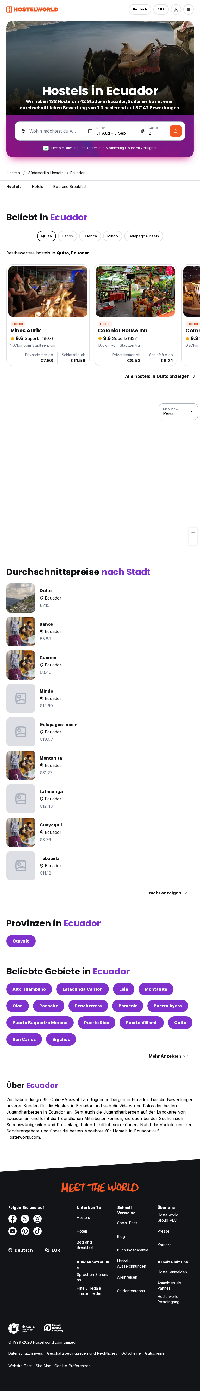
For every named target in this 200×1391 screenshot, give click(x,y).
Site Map (43, 1366)
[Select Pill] (176, 9)
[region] (100, 474)
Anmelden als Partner (169, 1285)
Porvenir (127, 1005)
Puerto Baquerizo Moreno (39, 1022)
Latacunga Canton (83, 989)
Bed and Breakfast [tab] (69, 186)
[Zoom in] (193, 532)
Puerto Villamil (142, 1022)
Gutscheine (131, 1353)
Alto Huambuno (29, 989)
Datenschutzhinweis (25, 1353)
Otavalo (20, 941)
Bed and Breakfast (85, 1245)
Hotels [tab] (37, 186)
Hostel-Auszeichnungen (131, 1263)
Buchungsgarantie (133, 1250)
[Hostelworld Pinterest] (25, 1231)
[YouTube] (12, 1231)
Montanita (156, 989)
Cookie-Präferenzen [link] (72, 1366)
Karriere (165, 1244)
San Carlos (24, 1039)
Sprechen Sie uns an (92, 1277)
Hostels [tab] (14, 186)
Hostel (17, 324)
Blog (121, 1236)
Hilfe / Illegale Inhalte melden (89, 1291)
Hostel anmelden (172, 1272)
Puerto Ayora (168, 1005)
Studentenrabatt (131, 1291)
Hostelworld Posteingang (168, 1299)
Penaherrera (88, 1005)
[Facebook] (12, 1219)
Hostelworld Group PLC (168, 1217)
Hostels (83, 1217)
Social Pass (127, 1223)
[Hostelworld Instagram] (37, 1219)
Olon (17, 1005)
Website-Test (20, 1366)
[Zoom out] (193, 541)
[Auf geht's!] (176, 131)
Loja (123, 989)
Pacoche (48, 1005)
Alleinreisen (127, 1277)
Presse (164, 1231)
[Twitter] (25, 1219)
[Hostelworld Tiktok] (37, 1231)
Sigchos (61, 1039)
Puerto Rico (96, 1022)
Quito (180, 1022)
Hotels (82, 1231)
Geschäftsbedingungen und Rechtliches (82, 1353)
